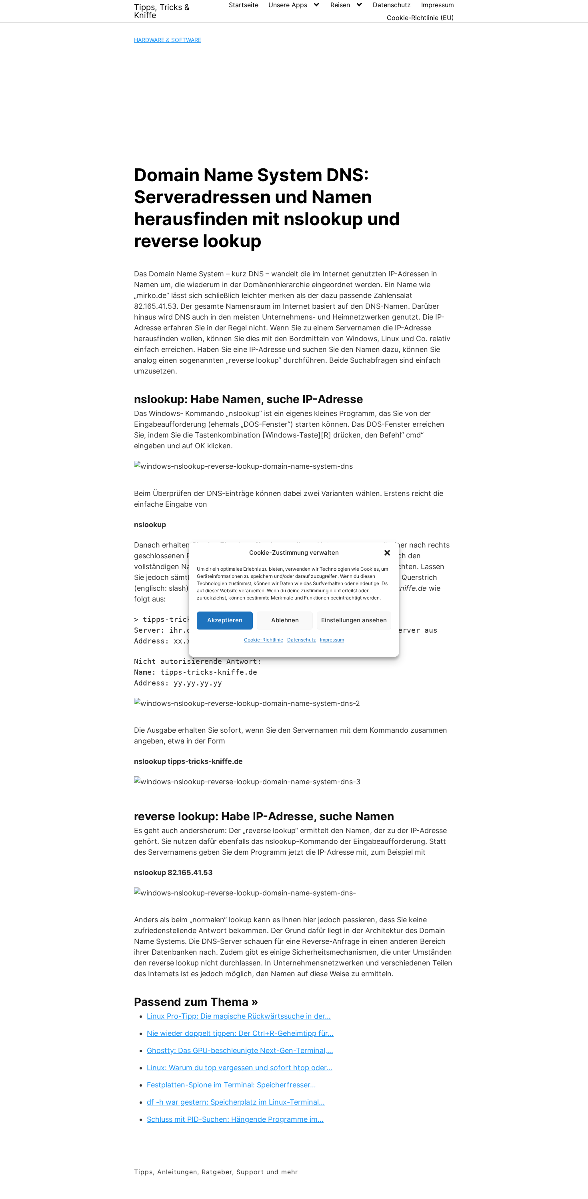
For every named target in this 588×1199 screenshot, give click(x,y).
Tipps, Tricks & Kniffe (162, 11)
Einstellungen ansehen (354, 620)
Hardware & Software (167, 39)
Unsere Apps (287, 5)
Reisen (340, 5)
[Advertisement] (294, 104)
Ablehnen (285, 620)
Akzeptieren (224, 620)
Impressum (332, 640)
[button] (387, 553)
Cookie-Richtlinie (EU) (420, 18)
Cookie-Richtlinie (263, 640)
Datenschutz (301, 640)
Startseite (243, 5)
